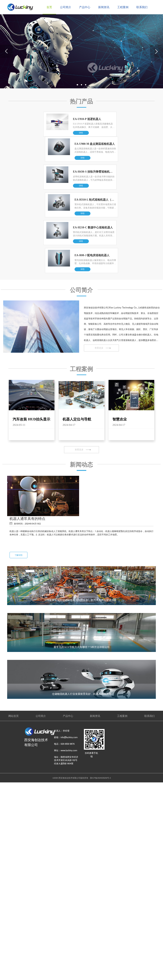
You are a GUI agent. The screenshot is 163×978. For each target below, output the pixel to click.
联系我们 (141, 7)
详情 (81, 133)
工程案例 (122, 7)
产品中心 (84, 7)
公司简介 (65, 7)
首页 (49, 7)
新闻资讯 (103, 7)
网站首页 (13, 716)
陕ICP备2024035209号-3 (100, 777)
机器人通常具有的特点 (27, 518)
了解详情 (18, 555)
